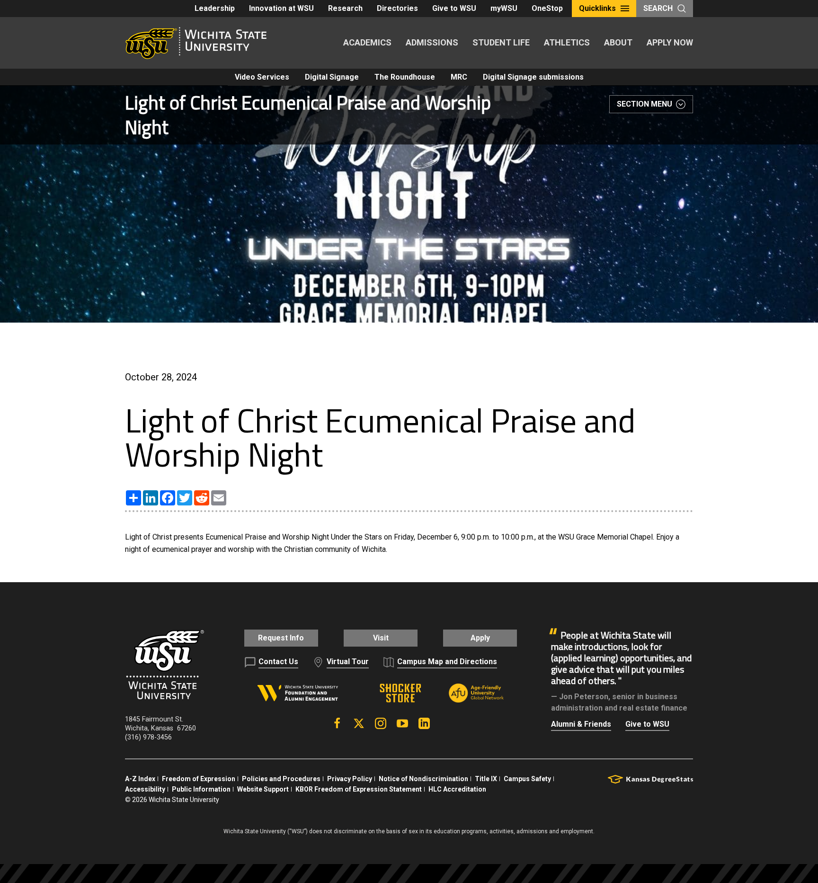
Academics (367, 42)
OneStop (547, 8)
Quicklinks (597, 8)
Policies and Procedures (281, 779)
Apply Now (670, 42)
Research (345, 8)
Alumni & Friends (581, 724)
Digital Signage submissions (533, 76)
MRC (459, 76)
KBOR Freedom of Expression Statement (358, 789)
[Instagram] (380, 723)
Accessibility (145, 789)
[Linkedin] (424, 723)
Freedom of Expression (198, 779)
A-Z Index (140, 779)
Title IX (486, 779)
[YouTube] (402, 723)
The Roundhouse (404, 76)
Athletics (567, 42)
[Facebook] (337, 723)
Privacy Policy (349, 779)
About (618, 42)
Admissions (432, 42)
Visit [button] (381, 637)
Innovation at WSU (281, 8)
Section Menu (644, 103)
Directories (397, 8)
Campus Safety (527, 779)
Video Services (262, 76)
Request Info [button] (281, 637)
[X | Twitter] (359, 723)
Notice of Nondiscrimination (423, 779)
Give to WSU (454, 8)
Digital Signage (332, 76)
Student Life (501, 42)
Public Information (201, 789)
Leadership (215, 8)
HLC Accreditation (457, 789)
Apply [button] (480, 637)
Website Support (263, 789)
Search (658, 8)
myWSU (503, 8)
